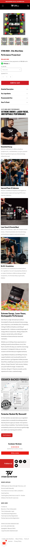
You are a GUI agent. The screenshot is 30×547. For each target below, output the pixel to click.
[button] (2, 5)
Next (27, 41)
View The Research (7, 435)
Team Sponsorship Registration (9, 516)
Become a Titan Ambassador (8, 509)
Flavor (3, 66)
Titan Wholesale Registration (9, 513)
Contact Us (4, 506)
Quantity (4, 73)
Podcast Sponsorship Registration (10, 518)
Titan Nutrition (10, 539)
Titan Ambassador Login (7, 511)
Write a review (15, 453)
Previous (2, 41)
